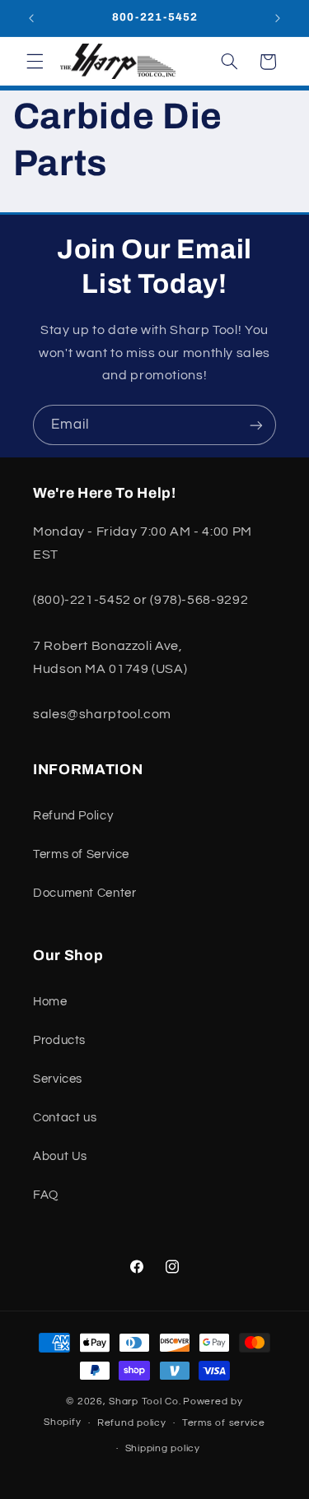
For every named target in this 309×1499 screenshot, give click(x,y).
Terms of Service (81, 854)
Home (50, 1001)
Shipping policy (162, 1448)
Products (59, 1040)
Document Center (84, 893)
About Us (60, 1156)
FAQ (46, 1195)
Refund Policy (73, 816)
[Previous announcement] (31, 18)
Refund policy (131, 1422)
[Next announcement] (278, 18)
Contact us (64, 1117)
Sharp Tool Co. (144, 1401)
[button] (35, 62)
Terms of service (223, 1422)
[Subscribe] (256, 425)
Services (57, 1079)
